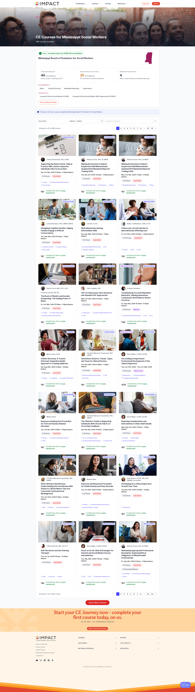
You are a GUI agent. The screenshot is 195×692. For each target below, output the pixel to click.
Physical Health (109, 332)
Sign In (155, 3)
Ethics (112, 185)
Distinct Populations (129, 441)
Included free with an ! (56, 192)
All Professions (109, 137)
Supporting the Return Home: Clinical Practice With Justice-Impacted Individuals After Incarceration (56, 166)
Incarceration (46, 185)
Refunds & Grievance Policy (45, 653)
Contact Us (39, 655)
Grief (44, 576)
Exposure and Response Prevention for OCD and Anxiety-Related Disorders (56, 423)
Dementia (86, 378)
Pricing (107, 3)
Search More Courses (97, 603)
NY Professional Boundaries (141, 573)
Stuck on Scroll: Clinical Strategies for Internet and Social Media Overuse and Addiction (97, 552)
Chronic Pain (108, 441)
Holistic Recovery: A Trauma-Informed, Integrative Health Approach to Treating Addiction (54, 361)
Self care (52, 576)
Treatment (54, 378)
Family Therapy (61, 247)
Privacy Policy (40, 647)
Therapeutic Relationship (130, 378)
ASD (133, 249)
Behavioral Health (68, 137)
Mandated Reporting (89, 185)
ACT (152, 315)
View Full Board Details (48, 102)
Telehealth (126, 573)
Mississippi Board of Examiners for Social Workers (65, 58)
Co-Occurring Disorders (90, 438)
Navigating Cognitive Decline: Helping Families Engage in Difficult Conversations (57, 230)
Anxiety (45, 438)
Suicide (125, 438)
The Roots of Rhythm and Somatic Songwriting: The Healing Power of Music (55, 298)
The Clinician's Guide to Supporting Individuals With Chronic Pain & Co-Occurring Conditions (96, 423)
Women (51, 507)
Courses (95, 3)
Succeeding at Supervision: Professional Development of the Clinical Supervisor (135, 361)
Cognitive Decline (48, 247)
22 (148, 128)
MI (106, 247)
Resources (121, 3)
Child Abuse (102, 185)
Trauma (45, 182)
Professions (80, 3)
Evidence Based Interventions (60, 182)
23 (152, 128)
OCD (140, 249)
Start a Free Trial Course (97, 628)
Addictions (70, 332)
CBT (84, 315)
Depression (86, 313)
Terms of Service (41, 644)
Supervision (126, 375)
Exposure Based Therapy (90, 507)
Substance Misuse (88, 249)
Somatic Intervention (57, 313)
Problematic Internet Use (102, 576)
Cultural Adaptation (139, 375)
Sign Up (145, 3)
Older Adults (46, 249)
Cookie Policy (40, 650)
